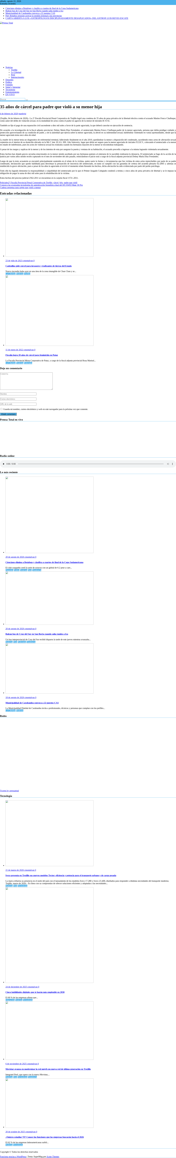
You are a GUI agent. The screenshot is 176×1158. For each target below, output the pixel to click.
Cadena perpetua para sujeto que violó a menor (20, 187)
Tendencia (36, 570)
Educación (10, 1000)
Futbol (17, 570)
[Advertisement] (88, 45)
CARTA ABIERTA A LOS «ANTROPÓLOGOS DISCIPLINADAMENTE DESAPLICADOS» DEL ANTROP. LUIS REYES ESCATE (67, 18)
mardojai (22, 113)
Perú (13, 75)
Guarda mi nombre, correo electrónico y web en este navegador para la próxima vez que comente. (45, 409)
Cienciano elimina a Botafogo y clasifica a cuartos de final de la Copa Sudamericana (42, 8)
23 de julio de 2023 (14, 260)
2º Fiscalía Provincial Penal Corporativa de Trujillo (30, 182)
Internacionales (17, 77)
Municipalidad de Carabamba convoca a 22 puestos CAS (30, 13)
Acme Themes (52, 1156)
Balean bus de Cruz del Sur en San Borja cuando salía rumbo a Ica (34, 11)
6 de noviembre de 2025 (16, 1064)
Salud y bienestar (13, 87)
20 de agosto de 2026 (15, 557)
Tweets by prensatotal (9, 791)
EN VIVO (10, 94)
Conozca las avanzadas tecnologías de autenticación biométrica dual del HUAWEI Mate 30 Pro (41, 185)
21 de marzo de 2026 (15, 870)
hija (61, 182)
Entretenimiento (12, 92)
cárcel (55, 182)
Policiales (4, 182)
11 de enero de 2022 (15, 350)
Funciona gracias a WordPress (13, 1156)
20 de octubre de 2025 (15, 1132)
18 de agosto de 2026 (15, 697)
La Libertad (16, 72)
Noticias (9, 67)
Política (9, 82)
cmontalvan (28, 260)
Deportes (9, 80)
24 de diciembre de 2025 (17, 987)
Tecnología (10, 89)
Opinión (9, 84)
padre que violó (70, 182)
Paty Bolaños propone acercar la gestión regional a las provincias (34, 16)
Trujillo (14, 70)
